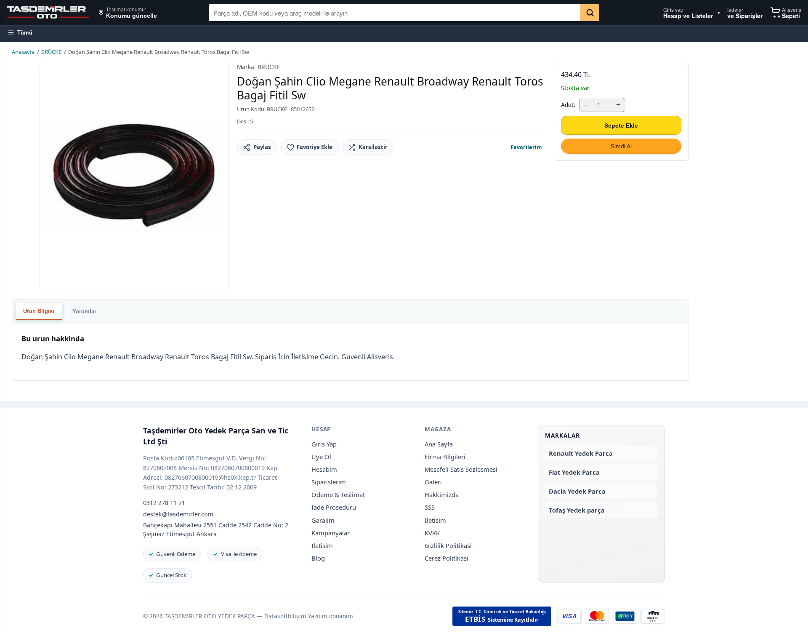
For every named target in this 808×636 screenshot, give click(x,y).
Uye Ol (321, 456)
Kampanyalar (330, 533)
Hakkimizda (442, 494)
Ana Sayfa (439, 444)
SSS (430, 507)
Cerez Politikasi (446, 558)
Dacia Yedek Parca (577, 491)
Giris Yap (324, 444)
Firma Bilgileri (445, 456)
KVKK (432, 533)
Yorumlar (84, 311)
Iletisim (322, 545)
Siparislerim (328, 482)
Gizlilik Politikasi (448, 545)
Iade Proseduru (333, 507)
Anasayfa (23, 52)
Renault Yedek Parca (581, 453)
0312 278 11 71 (164, 503)
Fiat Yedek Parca (574, 472)
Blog (318, 558)
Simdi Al (621, 146)
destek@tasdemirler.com (178, 514)
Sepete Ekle (621, 125)
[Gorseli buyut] (133, 176)
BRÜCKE (51, 52)
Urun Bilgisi (38, 311)
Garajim (323, 520)
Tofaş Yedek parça (577, 510)
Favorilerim (526, 147)
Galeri (433, 482)
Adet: (568, 105)
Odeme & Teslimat (338, 494)
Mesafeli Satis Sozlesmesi (461, 469)
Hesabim (324, 469)
